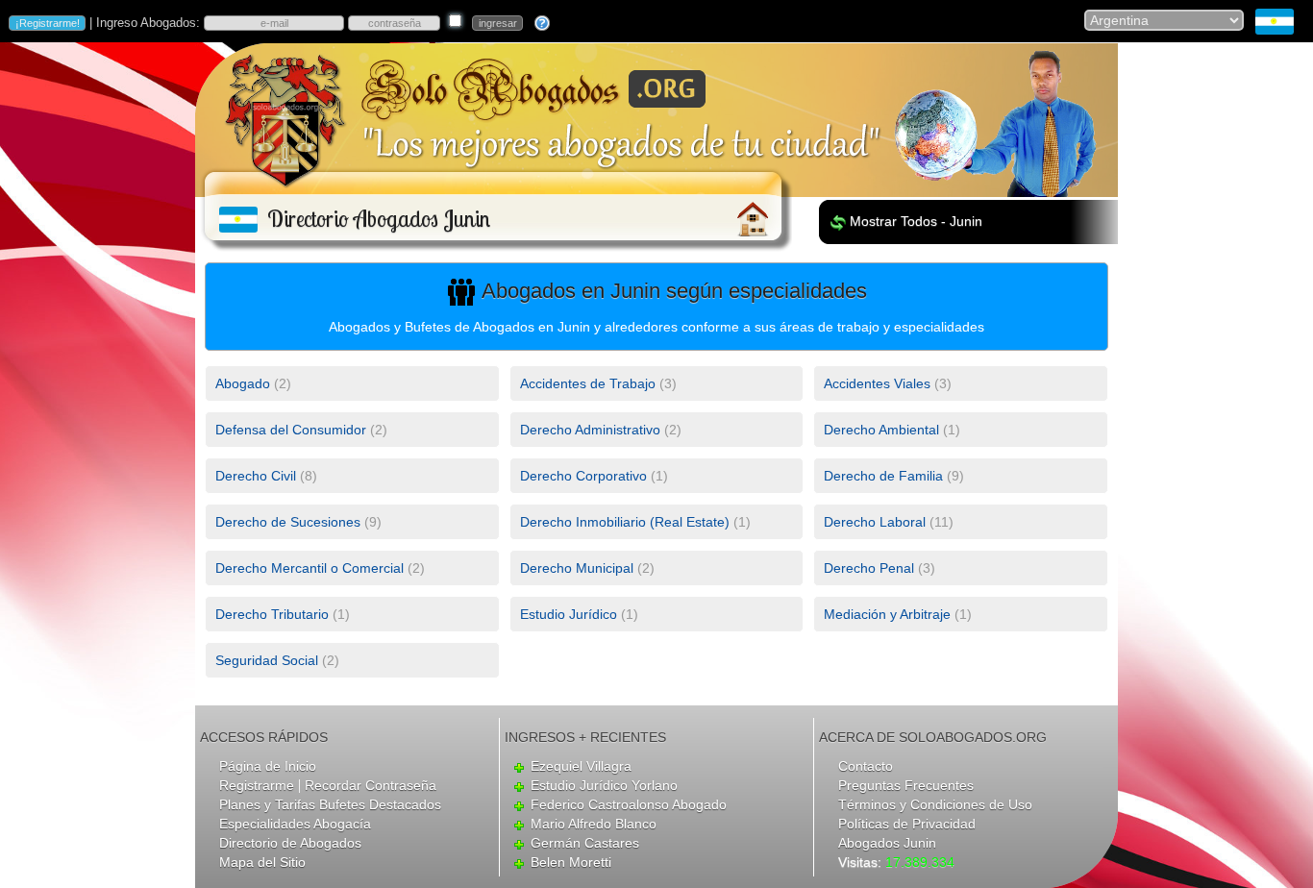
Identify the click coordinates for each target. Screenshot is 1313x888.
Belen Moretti (571, 862)
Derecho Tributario (272, 614)
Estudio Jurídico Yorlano (604, 785)
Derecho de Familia (883, 475)
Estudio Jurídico (568, 614)
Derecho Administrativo (590, 429)
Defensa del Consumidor (290, 429)
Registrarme (256, 785)
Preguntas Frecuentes (906, 785)
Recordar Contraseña (370, 785)
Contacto (865, 766)
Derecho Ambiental (881, 429)
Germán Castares (585, 843)
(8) (266, 475)
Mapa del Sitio (262, 862)
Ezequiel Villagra (581, 766)
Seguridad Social (266, 660)
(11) (889, 522)
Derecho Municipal (576, 568)
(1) (892, 429)
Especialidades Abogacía (295, 823)
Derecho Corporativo (583, 475)
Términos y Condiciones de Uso (935, 804)
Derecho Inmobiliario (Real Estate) (625, 522)
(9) (894, 475)
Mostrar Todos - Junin (916, 221)
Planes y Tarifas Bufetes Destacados (330, 804)
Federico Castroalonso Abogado (629, 804)
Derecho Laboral (875, 522)
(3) (598, 383)
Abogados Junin (887, 843)
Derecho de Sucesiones (287, 522)
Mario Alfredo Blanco (593, 823)
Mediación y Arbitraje (887, 614)
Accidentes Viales (877, 383)
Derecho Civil (255, 475)
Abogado (242, 383)
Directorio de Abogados (290, 843)
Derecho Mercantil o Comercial (309, 568)
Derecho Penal (869, 568)
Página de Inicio (267, 766)
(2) (253, 383)
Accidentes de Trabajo (588, 383)
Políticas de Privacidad (907, 823)
